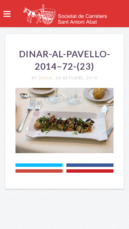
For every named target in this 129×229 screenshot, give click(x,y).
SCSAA (46, 77)
